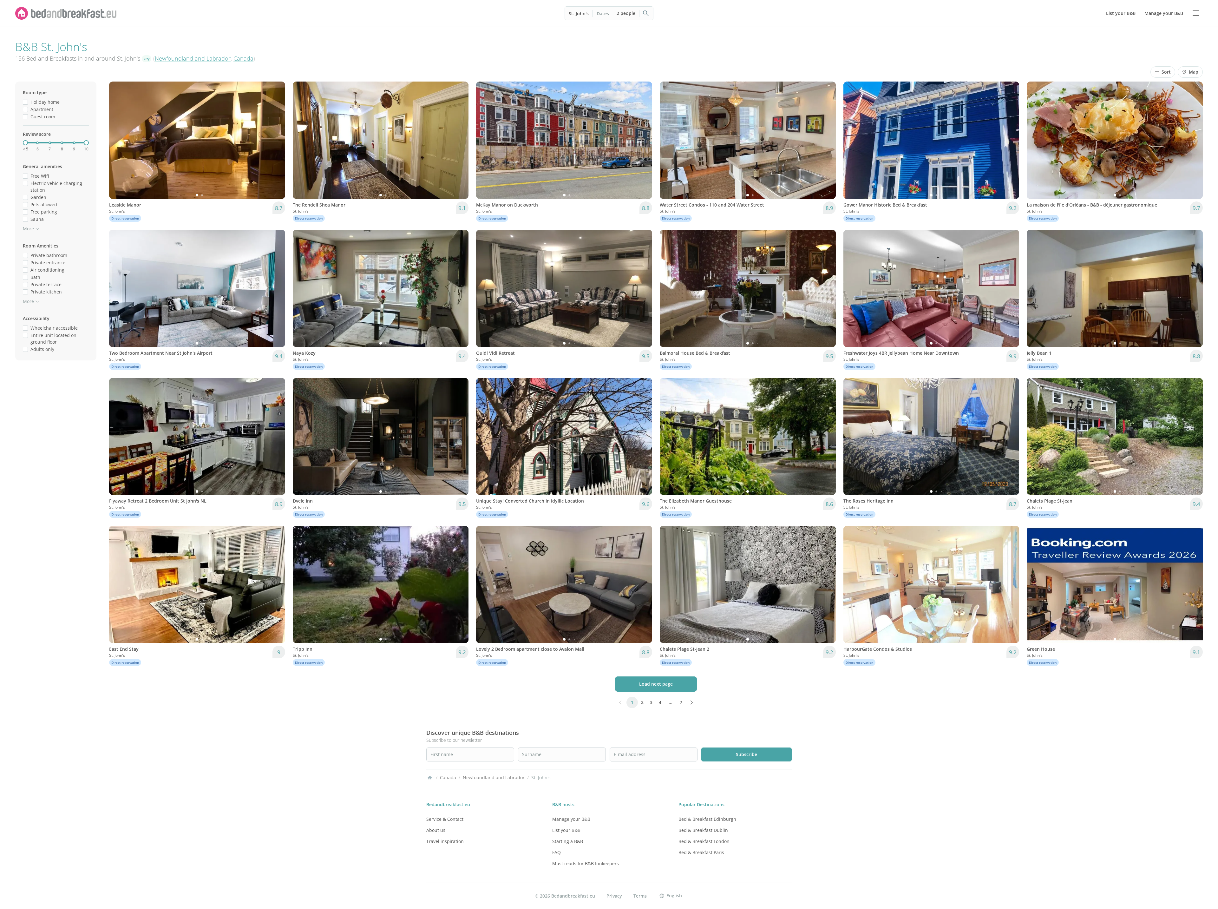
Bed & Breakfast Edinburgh (707, 819)
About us (435, 830)
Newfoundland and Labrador (193, 58)
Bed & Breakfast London (704, 841)
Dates (603, 13)
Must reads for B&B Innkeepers (585, 863)
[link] (66, 13)
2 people (626, 13)
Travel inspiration (445, 841)
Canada (243, 58)
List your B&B (566, 830)
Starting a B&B (567, 841)
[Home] (429, 777)
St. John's (579, 13)
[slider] (25, 142)
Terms (640, 896)
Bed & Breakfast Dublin (703, 830)
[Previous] (118, 140)
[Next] (276, 140)
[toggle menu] (1196, 13)
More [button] (28, 229)
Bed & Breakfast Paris (701, 852)
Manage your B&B (571, 819)
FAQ (556, 852)
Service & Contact (444, 819)
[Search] (646, 13)
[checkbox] (25, 102)
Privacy (614, 896)
